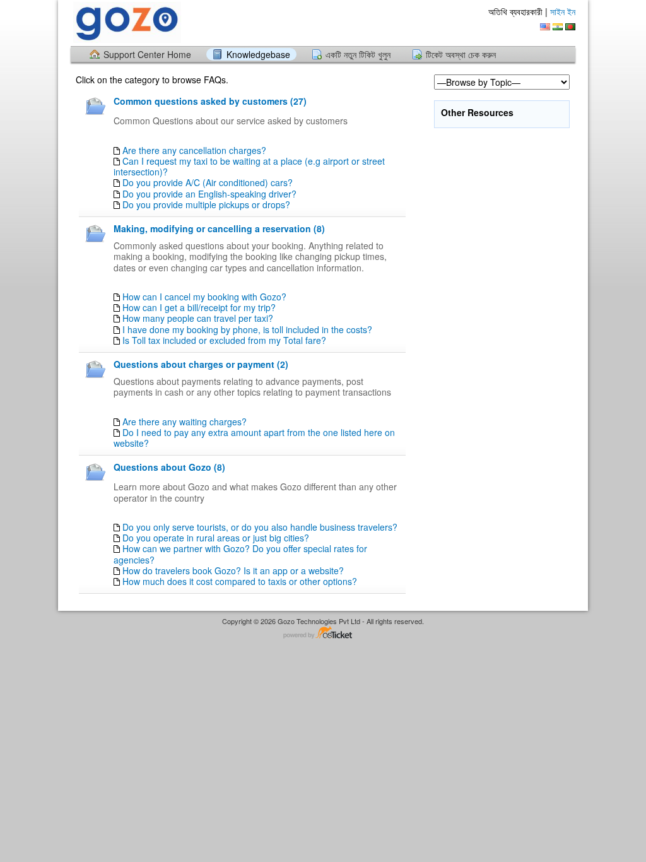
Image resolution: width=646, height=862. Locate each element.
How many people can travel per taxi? (197, 318)
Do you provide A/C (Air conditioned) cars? (207, 182)
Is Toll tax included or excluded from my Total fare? (224, 340)
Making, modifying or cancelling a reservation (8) (219, 228)
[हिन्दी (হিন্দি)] (558, 26)
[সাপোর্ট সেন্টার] (126, 22)
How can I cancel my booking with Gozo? (204, 296)
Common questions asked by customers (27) (210, 101)
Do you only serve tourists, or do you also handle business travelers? (259, 527)
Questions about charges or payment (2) (201, 364)
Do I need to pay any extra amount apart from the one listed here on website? (254, 437)
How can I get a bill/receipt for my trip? (199, 307)
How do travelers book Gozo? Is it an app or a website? (233, 570)
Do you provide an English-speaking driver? (209, 193)
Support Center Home (147, 54)
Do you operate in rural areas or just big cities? (215, 537)
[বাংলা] (570, 26)
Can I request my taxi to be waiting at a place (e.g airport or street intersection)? (249, 166)
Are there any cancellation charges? (194, 150)
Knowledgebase (258, 54)
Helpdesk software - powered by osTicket (323, 633)
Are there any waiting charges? (184, 421)
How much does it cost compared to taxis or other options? (239, 581)
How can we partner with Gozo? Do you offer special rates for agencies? (240, 553)
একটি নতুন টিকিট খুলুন (358, 54)
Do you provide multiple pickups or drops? (206, 204)
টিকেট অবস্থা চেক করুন (461, 54)
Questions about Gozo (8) (169, 467)
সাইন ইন (562, 11)
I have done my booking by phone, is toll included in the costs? (247, 329)
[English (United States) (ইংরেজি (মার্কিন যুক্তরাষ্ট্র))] (545, 26)
